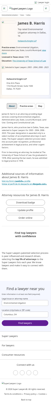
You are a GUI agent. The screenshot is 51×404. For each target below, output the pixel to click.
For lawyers (8, 345)
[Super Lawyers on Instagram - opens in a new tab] (22, 372)
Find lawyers (25, 323)
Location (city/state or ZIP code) (16, 310)
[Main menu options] (4, 8)
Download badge (25, 202)
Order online (25, 217)
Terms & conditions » (13, 394)
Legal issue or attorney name (15, 298)
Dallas (28, 15)
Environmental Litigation (10, 15)
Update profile (25, 210)
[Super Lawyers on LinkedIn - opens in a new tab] (35, 372)
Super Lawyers (10, 336)
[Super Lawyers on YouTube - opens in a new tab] (28, 372)
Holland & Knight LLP (27, 41)
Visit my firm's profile (16, 181)
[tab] (12, 106)
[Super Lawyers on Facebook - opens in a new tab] (15, 372)
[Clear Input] (45, 303)
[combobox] (25, 303)
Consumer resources (13, 354)
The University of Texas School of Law (29, 60)
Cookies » (42, 394)
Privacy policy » (30, 394)
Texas (22, 15)
